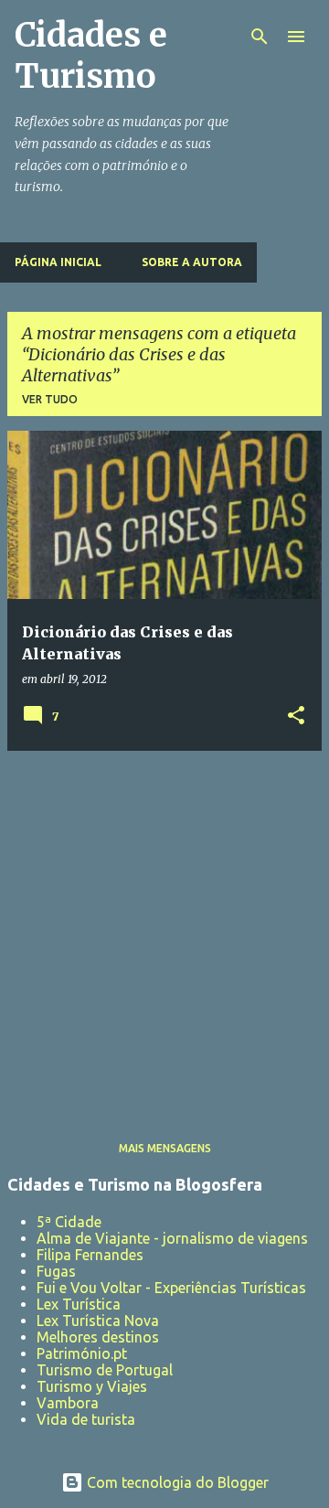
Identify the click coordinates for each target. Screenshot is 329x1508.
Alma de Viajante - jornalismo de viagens (172, 1238)
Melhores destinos (98, 1337)
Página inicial (58, 262)
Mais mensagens (165, 1148)
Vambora (68, 1403)
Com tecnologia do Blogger (176, 1482)
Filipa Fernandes (90, 1254)
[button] (296, 716)
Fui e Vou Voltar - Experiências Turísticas (171, 1287)
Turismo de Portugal (105, 1370)
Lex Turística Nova (98, 1320)
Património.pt (82, 1353)
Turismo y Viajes (92, 1386)
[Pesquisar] (260, 37)
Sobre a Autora (192, 262)
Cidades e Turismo (91, 56)
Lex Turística (79, 1304)
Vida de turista (86, 1419)
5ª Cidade (69, 1222)
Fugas (56, 1271)
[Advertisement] (164, 930)
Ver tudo (50, 399)
